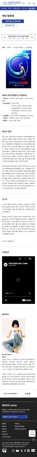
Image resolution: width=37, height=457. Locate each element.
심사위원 (4, 8)
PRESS (4, 431)
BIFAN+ (4, 426)
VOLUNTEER (6, 437)
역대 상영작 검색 (9, 25)
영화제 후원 (16, 8)
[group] (10, 37)
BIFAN (4, 423)
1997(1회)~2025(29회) (13, 21)
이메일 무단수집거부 (20, 429)
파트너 (10, 8)
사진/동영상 (28, 47)
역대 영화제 (31, 8)
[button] (5, 37)
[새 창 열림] (26, 394)
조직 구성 (24, 8)
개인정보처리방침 (19, 426)
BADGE (4, 429)
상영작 (9, 47)
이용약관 (16, 423)
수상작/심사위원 (18, 47)
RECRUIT (5, 434)
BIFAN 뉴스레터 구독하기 (10, 417)
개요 (3, 47)
